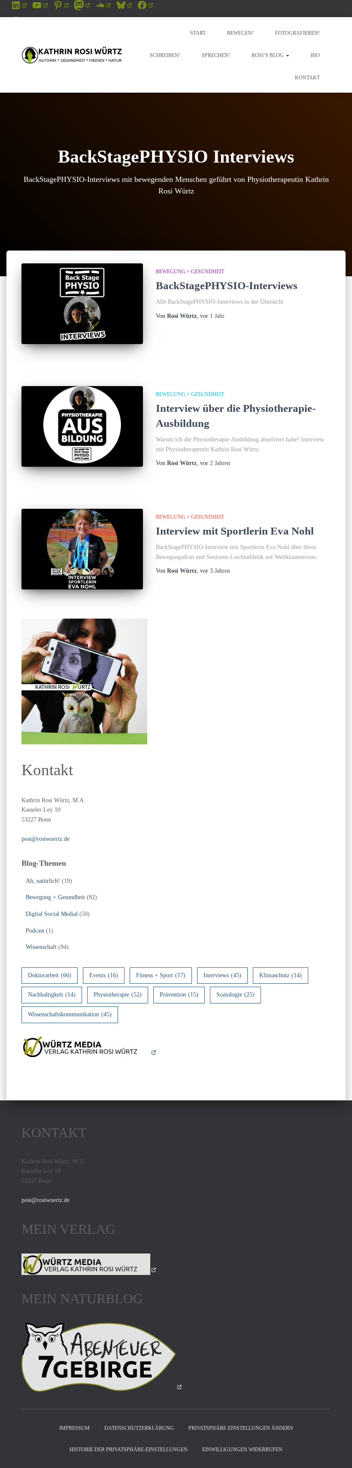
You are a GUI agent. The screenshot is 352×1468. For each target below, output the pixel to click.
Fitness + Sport (160, 975)
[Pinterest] (61, 5)
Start (198, 33)
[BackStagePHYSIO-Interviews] (82, 303)
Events (103, 975)
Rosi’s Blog (268, 55)
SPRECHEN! (216, 55)
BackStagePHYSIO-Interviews (226, 285)
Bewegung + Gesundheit (190, 272)
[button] (287, 55)
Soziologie (235, 994)
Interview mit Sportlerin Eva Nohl (235, 531)
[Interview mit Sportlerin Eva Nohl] (82, 549)
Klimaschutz (280, 975)
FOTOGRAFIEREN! (297, 33)
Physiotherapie (118, 994)
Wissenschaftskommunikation (70, 1014)
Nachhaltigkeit (52, 994)
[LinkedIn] (19, 5)
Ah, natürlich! (43, 881)
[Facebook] (145, 5)
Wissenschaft (41, 947)
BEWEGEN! (240, 33)
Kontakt (307, 78)
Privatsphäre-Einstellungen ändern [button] (240, 1428)
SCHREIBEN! (165, 55)
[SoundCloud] (103, 5)
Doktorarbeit (49, 975)
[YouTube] (40, 5)
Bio (315, 55)
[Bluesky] (124, 5)
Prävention (179, 994)
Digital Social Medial (52, 914)
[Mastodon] (82, 5)
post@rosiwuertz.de (45, 839)
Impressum (74, 1428)
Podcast (35, 930)
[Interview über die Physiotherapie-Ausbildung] (82, 426)
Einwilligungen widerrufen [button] (242, 1450)
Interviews (222, 975)
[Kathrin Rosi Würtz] (72, 54)
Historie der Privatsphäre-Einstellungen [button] (129, 1450)
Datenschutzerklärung (139, 1428)
